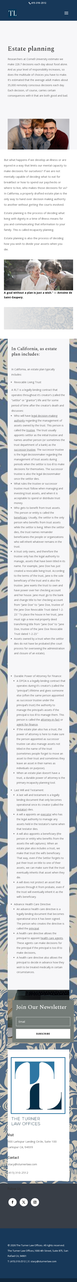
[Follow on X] (24, 1202)
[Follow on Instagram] (35, 1202)
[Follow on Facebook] (12, 1202)
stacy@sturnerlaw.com (43, 1261)
